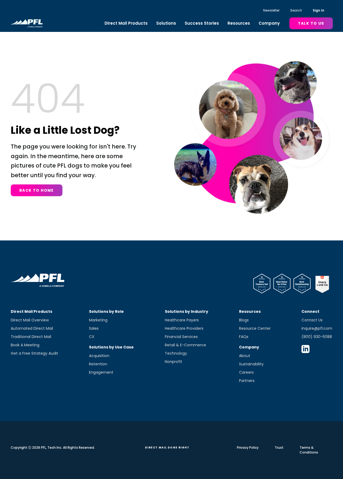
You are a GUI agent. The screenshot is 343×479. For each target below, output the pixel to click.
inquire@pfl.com (316, 328)
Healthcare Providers (184, 328)
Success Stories (202, 23)
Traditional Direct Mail (31, 336)
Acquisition (99, 355)
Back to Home (36, 190)
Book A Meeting (25, 345)
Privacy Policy (248, 447)
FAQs (243, 336)
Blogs (244, 320)
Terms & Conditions (309, 450)
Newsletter (271, 10)
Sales (94, 328)
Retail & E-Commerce (185, 345)
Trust (279, 447)
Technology (176, 353)
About (244, 355)
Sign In (318, 10)
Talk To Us (311, 23)
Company (269, 23)
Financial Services (181, 336)
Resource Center (255, 328)
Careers (246, 372)
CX (91, 336)
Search (296, 10)
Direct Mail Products (126, 23)
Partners (247, 380)
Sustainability (251, 364)
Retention (98, 364)
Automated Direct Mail (32, 328)
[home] (26, 23)
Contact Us (312, 320)
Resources (239, 23)
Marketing (98, 320)
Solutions (166, 23)
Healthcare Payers (182, 320)
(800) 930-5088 (316, 336)
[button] (126, 23)
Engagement (101, 372)
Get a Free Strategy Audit (34, 353)
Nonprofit (173, 361)
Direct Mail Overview (30, 320)
